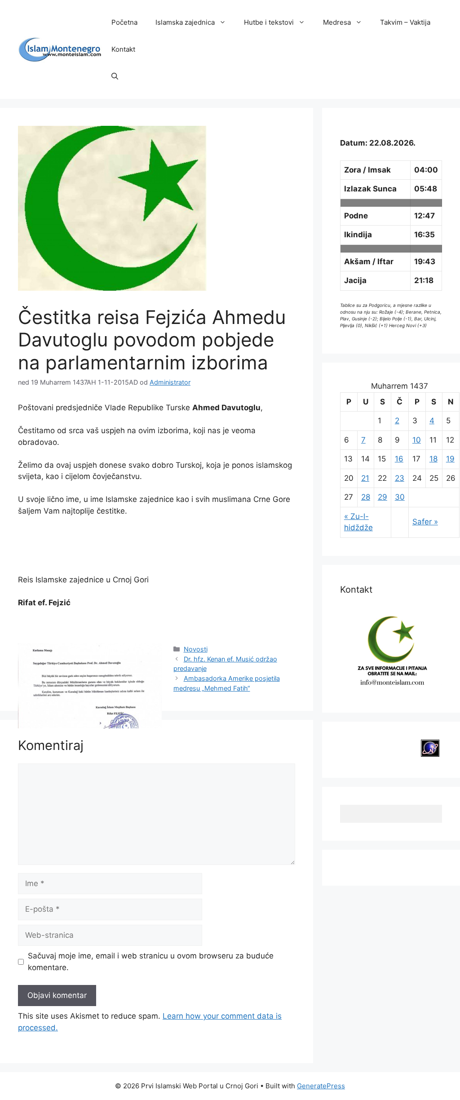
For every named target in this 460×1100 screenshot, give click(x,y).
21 (365, 478)
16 (399, 458)
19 (450, 458)
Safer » (425, 521)
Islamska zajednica (185, 22)
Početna (124, 22)
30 (400, 496)
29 (382, 496)
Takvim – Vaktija (405, 22)
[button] (114, 76)
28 (365, 496)
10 (416, 439)
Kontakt (123, 49)
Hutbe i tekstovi (269, 22)
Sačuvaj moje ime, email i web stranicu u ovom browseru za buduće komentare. (151, 961)
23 (399, 478)
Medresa (337, 22)
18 (433, 458)
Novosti (196, 649)
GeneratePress (321, 1086)
